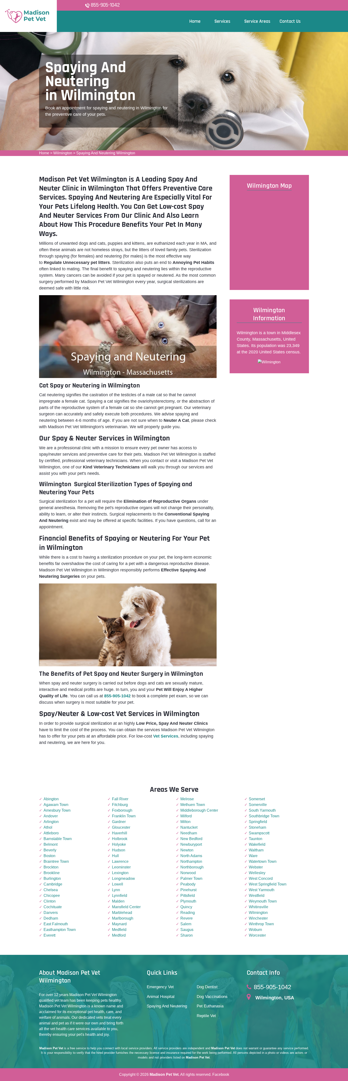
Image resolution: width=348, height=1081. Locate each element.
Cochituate (53, 907)
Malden (118, 901)
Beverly (50, 850)
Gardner (119, 822)
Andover (51, 816)
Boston (49, 856)
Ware (253, 856)
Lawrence (120, 861)
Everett (49, 935)
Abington (51, 799)
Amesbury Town (57, 810)
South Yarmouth (262, 810)
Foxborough (122, 810)
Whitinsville (258, 907)
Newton (186, 850)
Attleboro (51, 833)
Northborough (192, 867)
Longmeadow (123, 878)
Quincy (186, 907)
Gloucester (121, 827)
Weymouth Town (263, 901)
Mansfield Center (126, 907)
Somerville (258, 805)
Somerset (257, 799)
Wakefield (257, 844)
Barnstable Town (58, 839)
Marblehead (122, 913)
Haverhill (119, 833)
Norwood (188, 873)
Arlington (51, 822)
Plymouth (188, 901)
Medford (119, 935)
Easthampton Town (60, 930)
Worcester (257, 935)
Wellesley (257, 873)
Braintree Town (56, 861)
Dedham (51, 918)
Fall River (120, 799)
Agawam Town (56, 805)
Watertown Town (263, 861)
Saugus (186, 930)
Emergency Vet (160, 987)
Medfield (119, 930)
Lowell (117, 884)
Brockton (51, 867)
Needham (188, 833)
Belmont (51, 844)
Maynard (119, 924)
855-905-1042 (105, 5)
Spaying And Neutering (167, 1006)
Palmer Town (191, 878)
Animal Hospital (160, 996)
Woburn (255, 930)
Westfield (256, 896)
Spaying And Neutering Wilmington (105, 153)
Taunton (255, 839)
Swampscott (259, 833)
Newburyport (191, 844)
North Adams (191, 856)
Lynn (116, 890)
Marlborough (122, 918)
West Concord (261, 878)
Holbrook (119, 839)
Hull (115, 856)
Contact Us (290, 21)
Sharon (186, 935)
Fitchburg (120, 805)
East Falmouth (56, 924)
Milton (185, 822)
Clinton (50, 901)
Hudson (118, 850)
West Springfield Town (267, 884)
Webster (256, 867)
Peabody (188, 884)
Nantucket (188, 827)
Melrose (187, 799)
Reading (187, 913)
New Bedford (191, 839)
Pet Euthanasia (210, 1006)
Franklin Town (124, 816)
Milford (186, 816)
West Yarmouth (261, 890)
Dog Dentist (207, 987)
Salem (185, 924)
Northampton (191, 861)
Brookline (52, 873)
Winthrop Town (261, 924)
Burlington (52, 878)
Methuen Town (192, 805)
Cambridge (53, 884)
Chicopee (52, 896)
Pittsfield (187, 896)
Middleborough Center (199, 810)
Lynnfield (119, 896)
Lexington (120, 873)
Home (44, 153)
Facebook (220, 1074)
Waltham (256, 850)
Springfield (258, 822)
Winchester (258, 918)
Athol (48, 827)
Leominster (121, 867)
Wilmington (62, 153)
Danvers (51, 913)
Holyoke (119, 844)
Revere (186, 918)
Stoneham (257, 827)
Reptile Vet (206, 1016)
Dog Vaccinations (212, 996)
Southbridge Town (264, 816)
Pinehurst (188, 890)
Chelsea (51, 890)
